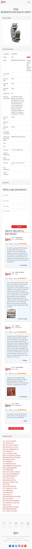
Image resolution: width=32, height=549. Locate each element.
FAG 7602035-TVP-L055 (10, 511)
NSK (12, 57)
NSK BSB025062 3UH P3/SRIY (12, 496)
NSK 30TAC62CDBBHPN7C (11, 474)
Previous (7, 32)
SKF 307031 (6, 484)
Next (23, 32)
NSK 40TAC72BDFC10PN (10, 482)
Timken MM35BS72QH (9, 486)
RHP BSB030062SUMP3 (10, 509)
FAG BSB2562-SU (8, 492)
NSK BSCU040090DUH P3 (10, 449)
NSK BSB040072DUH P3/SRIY (12, 465)
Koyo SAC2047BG (8, 498)
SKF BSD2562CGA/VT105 (10, 447)
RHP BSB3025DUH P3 (9, 480)
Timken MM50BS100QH (10, 468)
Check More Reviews (16, 428)
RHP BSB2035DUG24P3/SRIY (11, 457)
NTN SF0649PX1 (8, 461)
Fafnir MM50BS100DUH (10, 476)
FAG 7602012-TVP (8, 443)
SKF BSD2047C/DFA (9, 459)
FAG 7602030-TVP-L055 (10, 488)
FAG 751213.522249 (8, 478)
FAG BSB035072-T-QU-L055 (11, 503)
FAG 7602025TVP (8, 451)
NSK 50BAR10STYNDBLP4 (11, 500)
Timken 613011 (7, 505)
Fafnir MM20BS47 (8, 490)
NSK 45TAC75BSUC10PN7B (11, 472)
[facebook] (10, 545)
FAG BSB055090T (8, 470)
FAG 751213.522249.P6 (9, 441)
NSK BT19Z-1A (7, 494)
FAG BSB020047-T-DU (9, 463)
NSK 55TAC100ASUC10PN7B (11, 455)
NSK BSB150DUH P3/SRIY (11, 507)
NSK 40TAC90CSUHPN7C (10, 445)
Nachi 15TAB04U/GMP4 (10, 453)
